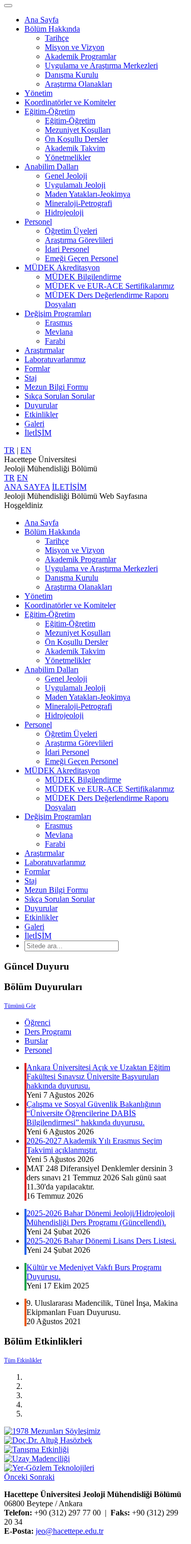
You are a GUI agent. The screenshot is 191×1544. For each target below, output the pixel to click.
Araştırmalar (44, 350)
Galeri (34, 423)
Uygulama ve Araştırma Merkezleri (101, 65)
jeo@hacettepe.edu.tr (69, 1531)
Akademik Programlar (80, 56)
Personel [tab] (38, 1050)
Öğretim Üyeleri (71, 230)
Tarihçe (57, 38)
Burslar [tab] (36, 1040)
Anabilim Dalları (51, 166)
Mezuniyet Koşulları (78, 129)
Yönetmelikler (68, 157)
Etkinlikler (41, 414)
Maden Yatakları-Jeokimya (87, 194)
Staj (30, 377)
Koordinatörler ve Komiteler (70, 102)
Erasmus (58, 322)
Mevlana (59, 331)
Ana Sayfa (41, 19)
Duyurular (41, 405)
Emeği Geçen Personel (81, 258)
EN (26, 450)
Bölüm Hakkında (52, 28)
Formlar (37, 368)
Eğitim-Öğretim (49, 111)
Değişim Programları (57, 313)
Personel (38, 221)
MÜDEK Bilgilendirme (83, 276)
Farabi (55, 341)
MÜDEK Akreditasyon (62, 267)
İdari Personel (67, 249)
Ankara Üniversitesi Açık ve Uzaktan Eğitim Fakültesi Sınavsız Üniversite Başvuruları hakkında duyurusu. (98, 1076)
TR (9, 450)
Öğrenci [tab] (37, 1022)
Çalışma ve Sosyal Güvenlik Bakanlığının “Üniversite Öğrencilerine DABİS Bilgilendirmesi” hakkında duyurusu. (93, 1113)
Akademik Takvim (75, 148)
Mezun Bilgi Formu (56, 387)
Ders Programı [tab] (47, 1031)
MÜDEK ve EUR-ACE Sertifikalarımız (109, 286)
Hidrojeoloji (64, 212)
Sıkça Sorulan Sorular (59, 396)
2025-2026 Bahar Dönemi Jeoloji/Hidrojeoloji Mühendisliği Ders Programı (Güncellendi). (100, 1218)
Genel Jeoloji (66, 175)
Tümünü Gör (20, 1005)
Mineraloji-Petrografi (78, 203)
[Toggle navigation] (8, 5)
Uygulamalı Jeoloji (75, 185)
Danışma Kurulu (71, 74)
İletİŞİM (37, 432)
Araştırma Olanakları (78, 84)
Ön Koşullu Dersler (76, 139)
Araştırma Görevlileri (79, 240)
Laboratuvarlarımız (55, 359)
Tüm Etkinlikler (23, 1360)
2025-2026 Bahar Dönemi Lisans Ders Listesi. (101, 1240)
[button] (17, 1477)
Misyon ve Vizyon (74, 47)
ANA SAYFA (27, 487)
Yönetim (38, 93)
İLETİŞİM (69, 487)
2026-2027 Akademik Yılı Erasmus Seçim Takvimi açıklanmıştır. (94, 1145)
